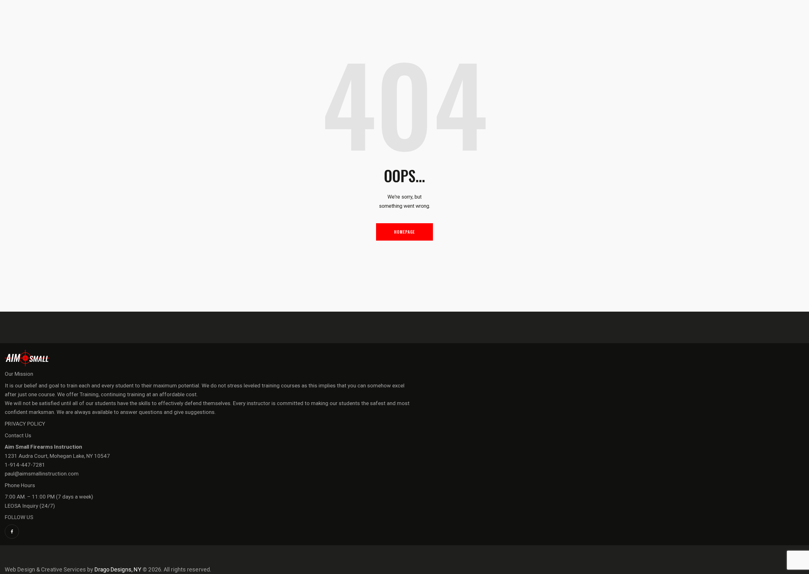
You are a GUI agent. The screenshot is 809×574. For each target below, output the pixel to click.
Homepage (404, 232)
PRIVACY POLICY (25, 424)
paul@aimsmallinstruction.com (42, 473)
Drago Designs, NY (117, 569)
